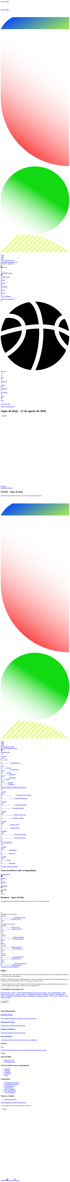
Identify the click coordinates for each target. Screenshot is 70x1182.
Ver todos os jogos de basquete (9, 967)
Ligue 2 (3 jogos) (20, 994)
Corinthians (7, 1072)
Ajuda (13, 1102)
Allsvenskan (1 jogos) (48, 994)
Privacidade (18, 1102)
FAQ (10, 1102)
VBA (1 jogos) (53, 996)
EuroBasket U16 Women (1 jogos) (38, 996)
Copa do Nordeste (9, 1092)
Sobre (2, 1102)
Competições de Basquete (11, 1082)
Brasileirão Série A (9, 1086)
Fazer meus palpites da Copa (9, 262)
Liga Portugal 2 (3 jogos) (33, 994)
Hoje (6, 488)
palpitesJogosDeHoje (10, 1099)
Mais (2, 1047)
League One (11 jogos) (7, 994)
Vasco (6, 1075)
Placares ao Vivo (9, 1060)
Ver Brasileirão (5, 874)
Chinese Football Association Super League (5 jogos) (31, 992)
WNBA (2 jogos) (6, 997)
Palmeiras (7, 1070)
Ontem (3, 488)
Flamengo (7, 1069)
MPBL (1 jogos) (63, 996)
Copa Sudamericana (10, 1091)
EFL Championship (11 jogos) (57, 992)
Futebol (4, 415)
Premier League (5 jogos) (8, 992)
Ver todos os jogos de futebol (9, 866)
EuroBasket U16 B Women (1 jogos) (16, 996)
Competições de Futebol (11, 1084)
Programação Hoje (9, 1062)
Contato (6, 1102)
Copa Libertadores (9, 1089)
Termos (24, 1102)
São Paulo (7, 1074)
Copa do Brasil (8, 1087)
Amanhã (9, 488)
